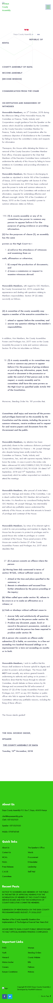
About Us (5, 847)
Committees (6, 876)
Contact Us (6, 852)
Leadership (32, 867)
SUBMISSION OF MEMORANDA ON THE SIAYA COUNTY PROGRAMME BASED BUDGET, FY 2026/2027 (25, 911)
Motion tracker (8, 962)
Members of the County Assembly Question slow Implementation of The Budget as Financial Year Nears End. (25, 920)
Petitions (31, 967)
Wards (30, 852)
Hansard (5, 957)
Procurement (33, 857)
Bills (29, 962)
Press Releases (7, 867)
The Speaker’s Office (36, 847)
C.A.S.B (5, 871)
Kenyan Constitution (10, 972)
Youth (4, 952)
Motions (31, 972)
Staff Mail (31, 871)
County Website (34, 957)
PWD (4, 948)
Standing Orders (34, 952)
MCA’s (4, 857)
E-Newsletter (33, 862)
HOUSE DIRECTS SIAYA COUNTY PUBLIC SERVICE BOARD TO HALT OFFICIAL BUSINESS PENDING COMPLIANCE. (26, 930)
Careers (5, 967)
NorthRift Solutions (35, 989)
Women (31, 948)
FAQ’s (4, 862)
